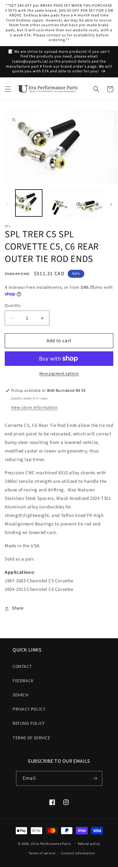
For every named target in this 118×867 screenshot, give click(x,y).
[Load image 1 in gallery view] (28, 203)
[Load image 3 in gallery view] (89, 203)
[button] (8, 89)
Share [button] (18, 608)
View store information (34, 407)
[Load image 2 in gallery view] (58, 203)
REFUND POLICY (29, 723)
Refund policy (89, 843)
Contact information (78, 853)
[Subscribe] (95, 778)
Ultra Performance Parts (51, 843)
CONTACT (22, 667)
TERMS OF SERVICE (31, 738)
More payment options (59, 373)
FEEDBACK (23, 681)
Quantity (12, 305)
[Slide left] (7, 204)
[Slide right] (111, 204)
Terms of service (42, 853)
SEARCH (21, 695)
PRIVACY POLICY (29, 709)
